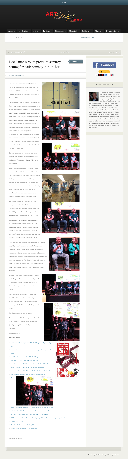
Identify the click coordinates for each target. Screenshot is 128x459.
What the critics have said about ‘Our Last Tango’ (25, 357)
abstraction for (36, 407)
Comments (24, 38)
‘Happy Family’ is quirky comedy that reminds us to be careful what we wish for (114, 52)
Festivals (47, 31)
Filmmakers (60, 31)
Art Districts (24, 31)
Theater (98, 31)
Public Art (87, 31)
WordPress (99, 455)
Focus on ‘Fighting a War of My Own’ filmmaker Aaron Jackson (29, 414)
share (61, 52)
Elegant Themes (114, 455)
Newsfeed (73, 31)
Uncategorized (112, 31)
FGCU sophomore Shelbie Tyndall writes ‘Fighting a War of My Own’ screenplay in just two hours (39, 418)
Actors (11, 31)
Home (64, 2)
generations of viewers (46, 407)
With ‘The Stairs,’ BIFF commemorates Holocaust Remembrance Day (31, 411)
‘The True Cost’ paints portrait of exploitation (24, 425)
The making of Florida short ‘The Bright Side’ (16, 52)
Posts (18, 38)
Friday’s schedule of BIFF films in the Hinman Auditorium (27, 367)
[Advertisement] (104, 176)
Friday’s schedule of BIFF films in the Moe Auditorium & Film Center (31, 364)
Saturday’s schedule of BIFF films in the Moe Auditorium (27, 371)
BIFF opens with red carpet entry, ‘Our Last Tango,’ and (27, 343)
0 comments (74, 61)
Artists (36, 31)
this (67, 52)
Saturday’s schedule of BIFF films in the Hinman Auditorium (28, 374)
